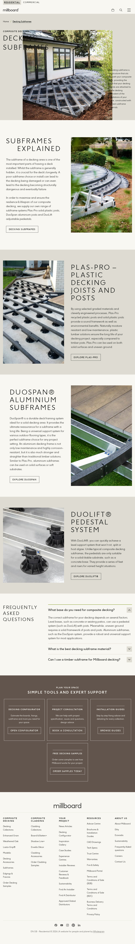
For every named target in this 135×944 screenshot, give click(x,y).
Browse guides (110, 730)
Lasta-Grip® (9, 847)
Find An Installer (66, 889)
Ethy (117, 829)
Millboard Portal (94, 871)
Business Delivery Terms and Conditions (95, 905)
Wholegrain (98, 931)
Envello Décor (37, 847)
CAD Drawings (94, 842)
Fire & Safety (93, 865)
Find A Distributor (67, 895)
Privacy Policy (93, 914)
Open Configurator (24, 730)
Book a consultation (67, 730)
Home (6, 21)
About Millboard (123, 823)
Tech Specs (92, 847)
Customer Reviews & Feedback (64, 874)
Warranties (92, 859)
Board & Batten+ (39, 835)
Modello (7, 852)
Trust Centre (92, 853)
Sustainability (65, 883)
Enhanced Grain (11, 835)
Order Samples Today (67, 771)
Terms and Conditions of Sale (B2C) (95, 892)
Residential (12, 2)
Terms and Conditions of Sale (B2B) (95, 880)
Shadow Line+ (38, 841)
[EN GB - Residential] (67, 805)
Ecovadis (119, 835)
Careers (118, 856)
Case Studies (65, 850)
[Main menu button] (129, 10)
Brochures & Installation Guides (92, 833)
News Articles (65, 826)
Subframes (8, 867)
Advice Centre (93, 823)
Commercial (31, 2)
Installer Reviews (67, 865)
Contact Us (120, 861)
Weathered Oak (10, 841)
